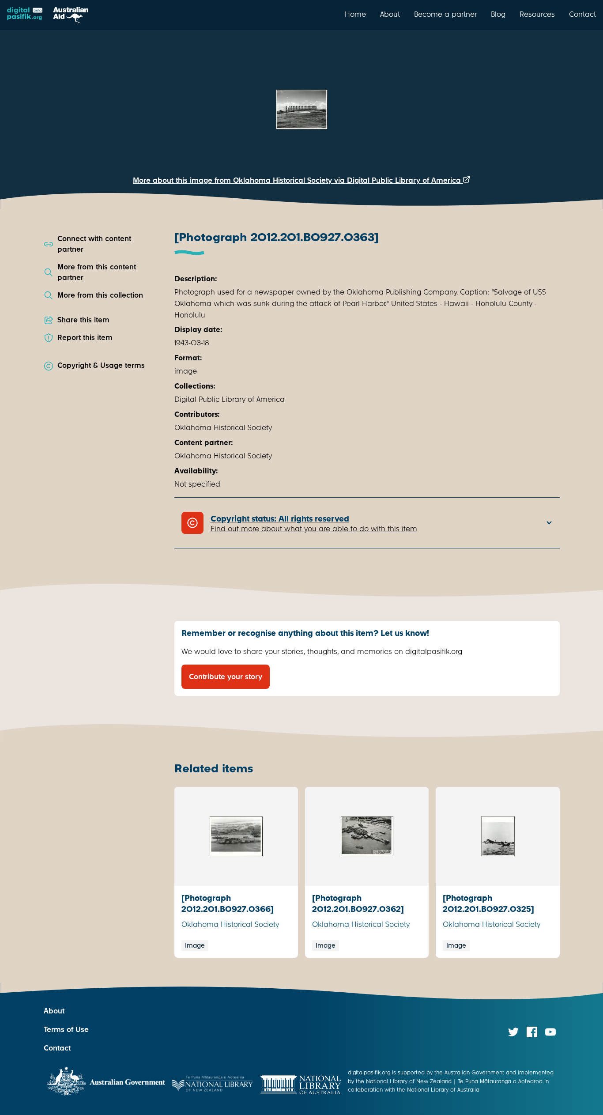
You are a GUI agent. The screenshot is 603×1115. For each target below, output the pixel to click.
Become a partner (445, 14)
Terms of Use (66, 1029)
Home (355, 14)
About (390, 14)
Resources (537, 14)
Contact (582, 14)
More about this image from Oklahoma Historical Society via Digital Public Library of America (298, 180)
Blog (498, 14)
